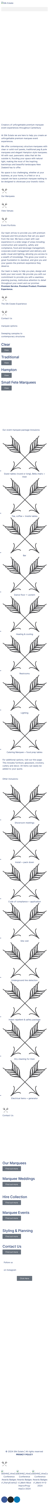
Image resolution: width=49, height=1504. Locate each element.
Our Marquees (8, 196)
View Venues (7, 210)
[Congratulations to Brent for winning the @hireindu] (24, 1307)
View (6, 350)
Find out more (12, 1168)
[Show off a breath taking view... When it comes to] (24, 1391)
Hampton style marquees (35, 152)
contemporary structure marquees (26, 146)
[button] (24, 9)
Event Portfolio (8, 225)
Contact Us (6, 318)
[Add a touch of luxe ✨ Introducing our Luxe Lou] (24, 1423)
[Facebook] (4, 1499)
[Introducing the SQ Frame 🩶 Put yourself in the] (24, 1350)
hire (34, 759)
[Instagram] (11, 1499)
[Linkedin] (17, 1499)
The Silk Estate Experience (14, 303)
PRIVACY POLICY (24, 1454)
